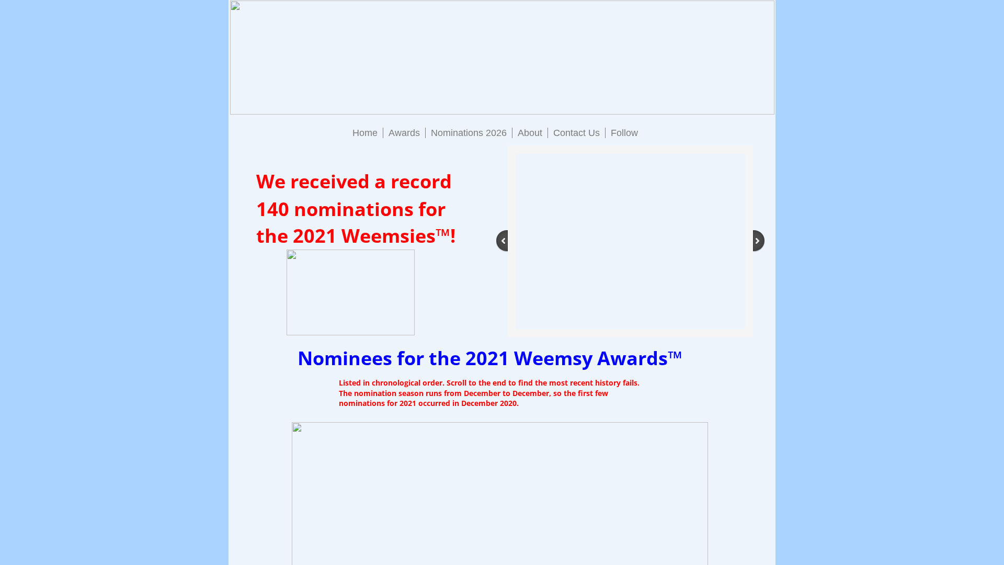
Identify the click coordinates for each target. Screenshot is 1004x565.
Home (365, 133)
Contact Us (576, 133)
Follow (624, 133)
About (530, 133)
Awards (404, 133)
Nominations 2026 (469, 133)
